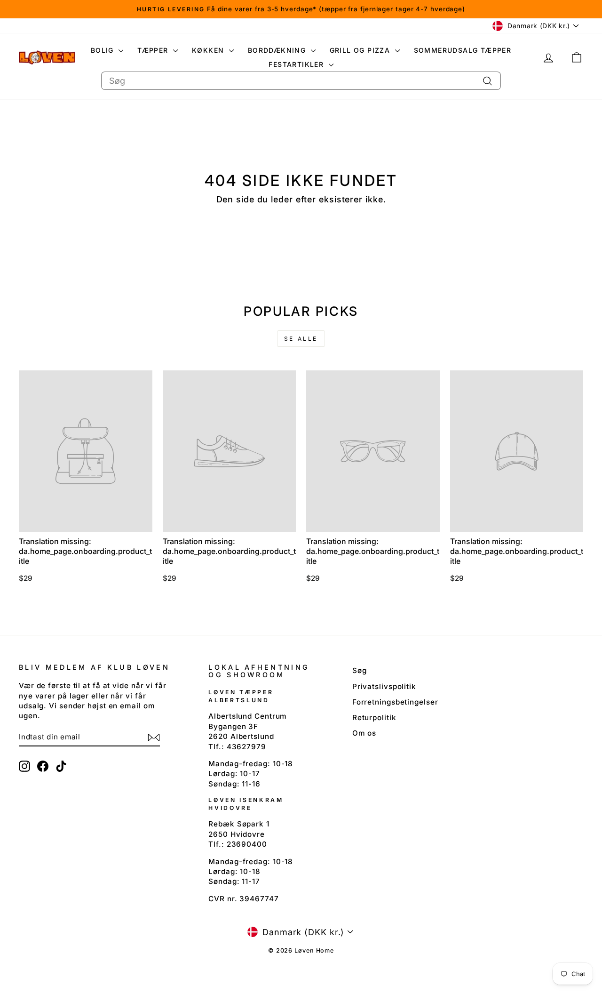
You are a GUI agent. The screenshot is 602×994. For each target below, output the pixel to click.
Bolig (103, 50)
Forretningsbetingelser (395, 701)
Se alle (301, 338)
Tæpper (154, 50)
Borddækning (278, 50)
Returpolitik (374, 717)
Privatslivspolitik (384, 686)
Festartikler (297, 64)
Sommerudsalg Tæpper (463, 50)
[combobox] (301, 81)
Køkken (209, 50)
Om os (364, 733)
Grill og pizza (361, 50)
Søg (359, 670)
